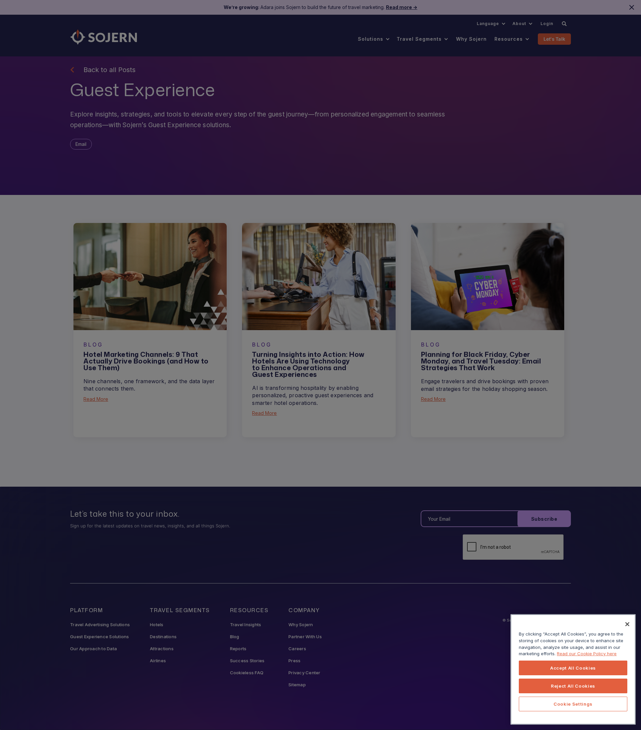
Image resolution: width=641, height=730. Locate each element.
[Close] (627, 624)
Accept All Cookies (573, 668)
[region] (573, 669)
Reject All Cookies (573, 686)
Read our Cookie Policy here (587, 653)
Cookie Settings (573, 704)
